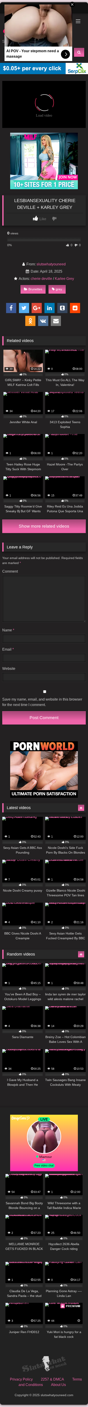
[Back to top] (74, 1393)
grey (59, 289)
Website (8, 668)
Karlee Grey (64, 279)
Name (8, 630)
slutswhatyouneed (51, 264)
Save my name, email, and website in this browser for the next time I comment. (42, 702)
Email (8, 649)
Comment (10, 571)
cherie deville (41, 279)
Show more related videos (44, 526)
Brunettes (35, 289)
